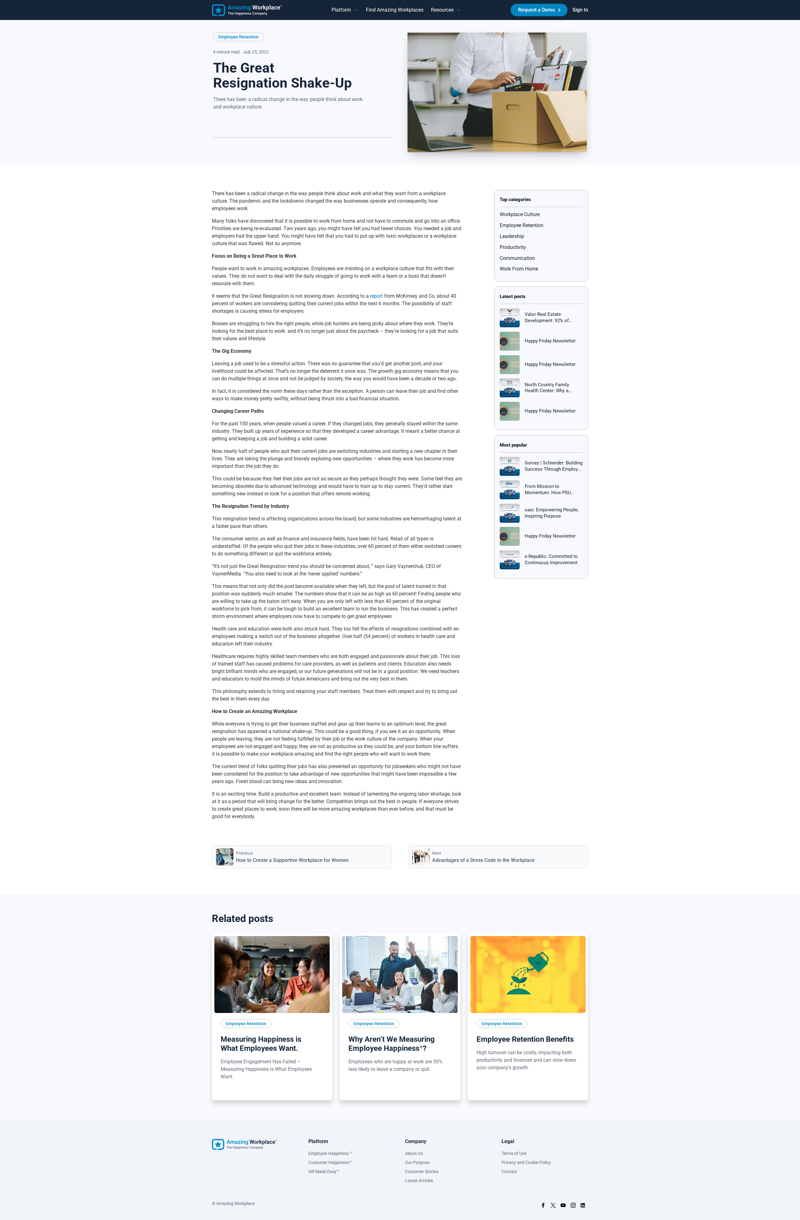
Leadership (512, 236)
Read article (235, 1091)
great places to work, (255, 809)
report (376, 296)
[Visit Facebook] (543, 1206)
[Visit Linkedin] (583, 1206)
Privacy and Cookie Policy (526, 1162)
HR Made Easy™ (323, 1171)
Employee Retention (238, 36)
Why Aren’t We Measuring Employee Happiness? (391, 1044)
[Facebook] (240, 148)
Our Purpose (417, 1162)
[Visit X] (553, 1206)
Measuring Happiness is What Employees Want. (261, 1044)
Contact (509, 1171)
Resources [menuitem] (442, 10)
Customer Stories (421, 1171)
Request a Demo (536, 10)
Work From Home (519, 269)
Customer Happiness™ (330, 1162)
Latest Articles (419, 1180)
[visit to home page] (247, 10)
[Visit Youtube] (563, 1206)
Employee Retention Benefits (525, 1039)
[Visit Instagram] (573, 1206)
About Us (414, 1153)
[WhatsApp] (251, 148)
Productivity (513, 247)
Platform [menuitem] (341, 10)
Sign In (580, 10)
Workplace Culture (520, 214)
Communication (517, 258)
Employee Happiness (330, 1153)
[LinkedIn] (218, 148)
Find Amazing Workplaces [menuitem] (394, 10)
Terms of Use (514, 1153)
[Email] (262, 148)
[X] (229, 148)
